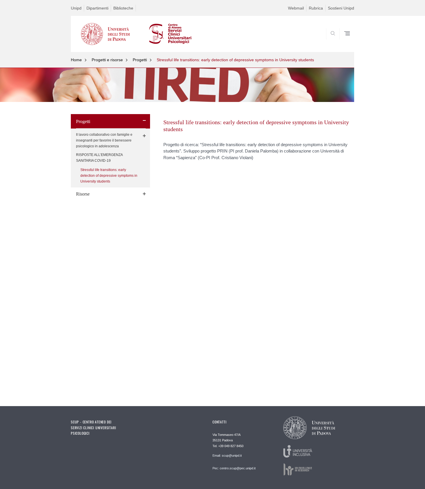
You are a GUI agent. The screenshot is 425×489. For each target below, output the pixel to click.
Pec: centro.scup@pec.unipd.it (234, 468)
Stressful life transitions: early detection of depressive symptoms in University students (235, 59)
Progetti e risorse (107, 59)
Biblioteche (123, 8)
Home (76, 59)
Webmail (296, 8)
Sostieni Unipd (341, 8)
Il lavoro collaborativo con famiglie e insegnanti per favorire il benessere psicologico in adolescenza (104, 140)
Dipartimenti (97, 8)
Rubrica (316, 8)
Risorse (83, 193)
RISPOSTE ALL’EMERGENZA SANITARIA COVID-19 (99, 158)
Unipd (76, 8)
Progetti (140, 59)
